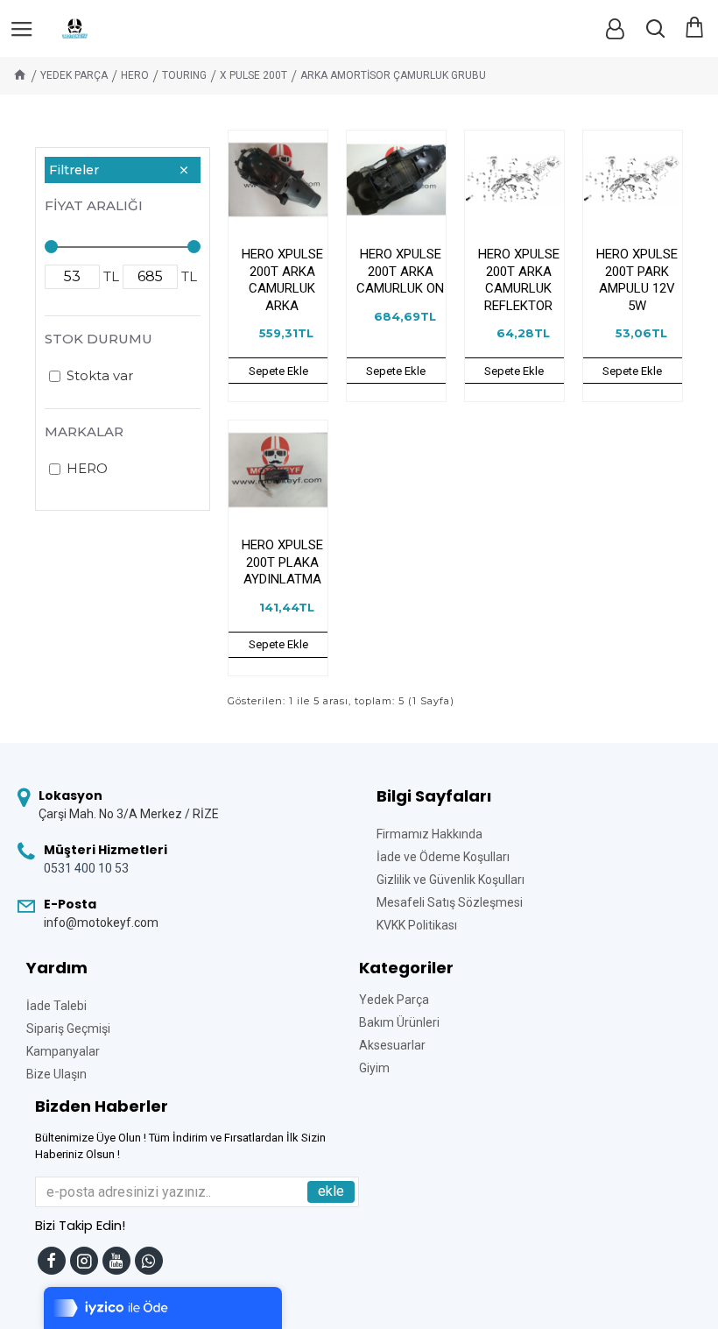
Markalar (84, 431)
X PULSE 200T (253, 75)
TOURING (184, 75)
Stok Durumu (98, 338)
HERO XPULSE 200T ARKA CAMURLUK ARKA (282, 280)
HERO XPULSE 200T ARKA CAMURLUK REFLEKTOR (519, 280)
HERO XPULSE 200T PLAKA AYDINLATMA (282, 562)
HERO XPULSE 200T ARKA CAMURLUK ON (400, 271)
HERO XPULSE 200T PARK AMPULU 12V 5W (637, 280)
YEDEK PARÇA (74, 75)
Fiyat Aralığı (94, 205)
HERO (135, 75)
